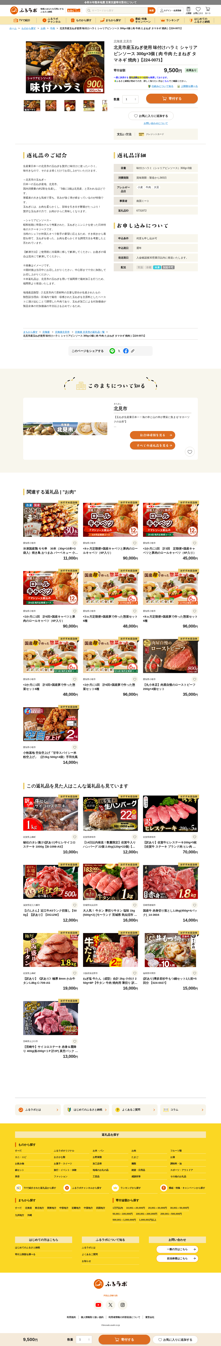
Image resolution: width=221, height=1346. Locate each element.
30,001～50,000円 (179, 1208)
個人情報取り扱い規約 (92, 1317)
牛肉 (52, 28)
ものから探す (28, 28)
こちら (166, 81)
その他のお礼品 (178, 1176)
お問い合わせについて (156, 123)
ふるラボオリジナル (64, 1150)
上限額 (188, 13)
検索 (151, 10)
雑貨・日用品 (138, 1170)
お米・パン (98, 1150)
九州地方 (19, 1215)
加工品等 (97, 1163)
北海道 (46, 332)
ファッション (60, 1176)
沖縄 (29, 1215)
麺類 (134, 1163)
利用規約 (71, 1317)
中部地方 (63, 1208)
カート (208, 13)
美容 (17, 1176)
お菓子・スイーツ (63, 1163)
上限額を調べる (189, 86)
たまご (135, 1157)
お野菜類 (97, 1157)
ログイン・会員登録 (172, 10)
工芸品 (96, 1176)
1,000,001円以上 (147, 1219)
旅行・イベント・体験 (65, 1170)
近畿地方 (76, 1208)
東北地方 (39, 1208)
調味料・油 (176, 1163)
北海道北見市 (62, 332)
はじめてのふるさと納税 (27, 1247)
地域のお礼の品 (101, 1170)
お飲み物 (19, 1163)
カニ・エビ (20, 1157)
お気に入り (198, 13)
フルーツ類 (176, 1150)
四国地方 (100, 1208)
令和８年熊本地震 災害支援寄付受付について (110, 2)
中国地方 (88, 1208)
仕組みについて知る (162, 86)
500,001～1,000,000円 (124, 1219)
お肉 (43, 28)
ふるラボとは (88, 1247)
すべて (18, 1150)
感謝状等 (136, 1176)
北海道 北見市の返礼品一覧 (90, 332)
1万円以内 (118, 1208)
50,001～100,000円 (123, 1214)
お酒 (172, 1157)
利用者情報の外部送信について (124, 1317)
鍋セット (19, 1170)
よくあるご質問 (90, 1254)
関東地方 (51, 1208)
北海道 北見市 (123, 41)
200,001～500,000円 (171, 1214)
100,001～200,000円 (146, 1214)
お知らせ (86, 1261)
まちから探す (30, 332)
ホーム (13, 28)
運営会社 (149, 1317)
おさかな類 (59, 1157)
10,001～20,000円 (135, 1208)
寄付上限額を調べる (25, 1254)
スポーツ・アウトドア (181, 1170)
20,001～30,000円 (157, 1208)
